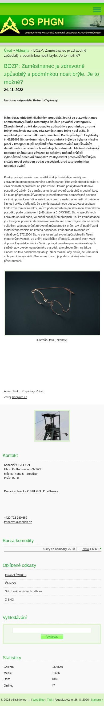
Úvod (8, 50)
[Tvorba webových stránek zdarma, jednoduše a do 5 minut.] (29, 700)
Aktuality (22, 50)
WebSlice (39, 699)
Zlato (84, 549)
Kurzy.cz (47, 549)
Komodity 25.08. (64, 549)
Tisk (50, 699)
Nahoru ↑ (97, 699)
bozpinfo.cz (19, 397)
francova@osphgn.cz (18, 521)
